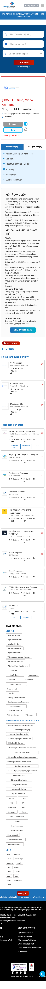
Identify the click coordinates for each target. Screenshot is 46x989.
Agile (9, 880)
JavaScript (19, 859)
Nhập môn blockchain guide (18, 734)
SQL (9, 872)
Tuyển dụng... (15, 675)
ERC (23, 807)
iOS (8, 854)
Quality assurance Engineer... (18, 702)
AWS (9, 885)
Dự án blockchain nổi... (16, 840)
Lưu (13, 130)
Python (18, 872)
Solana (17, 821)
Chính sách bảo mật (26, 944)
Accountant (33, 675)
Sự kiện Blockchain (19, 794)
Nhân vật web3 (13, 835)
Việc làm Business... (16, 711)
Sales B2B (11, 680)
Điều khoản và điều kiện (27, 940)
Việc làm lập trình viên (15, 661)
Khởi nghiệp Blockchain (19, 785)
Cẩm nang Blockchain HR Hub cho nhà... (23, 748)
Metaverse (12, 807)
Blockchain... (29, 680)
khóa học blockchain (15, 743)
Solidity (19, 863)
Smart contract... (16, 684)
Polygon (23, 812)
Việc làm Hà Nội (13, 644)
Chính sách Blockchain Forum (29, 948)
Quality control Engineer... (17, 698)
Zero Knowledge (17, 826)
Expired (13, 124)
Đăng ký (23, 893)
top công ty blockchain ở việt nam (19, 762)
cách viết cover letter (22, 752)
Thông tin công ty (34, 147)
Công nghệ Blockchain (19, 780)
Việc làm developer (14, 648)
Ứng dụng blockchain (22, 766)
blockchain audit (17, 830)
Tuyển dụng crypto (18, 775)
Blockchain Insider (25, 936)
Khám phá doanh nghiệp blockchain (20, 725)
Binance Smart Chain (17, 817)
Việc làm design (13, 715)
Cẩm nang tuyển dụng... (23, 730)
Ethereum (11, 812)
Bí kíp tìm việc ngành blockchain (19, 739)
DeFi (11, 803)
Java (9, 859)
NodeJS (17, 867)
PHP (8, 876)
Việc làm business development (19, 657)
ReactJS (10, 863)
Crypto (23, 798)
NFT (23, 803)
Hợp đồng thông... (14, 844)
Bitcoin (11, 798)
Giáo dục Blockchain (19, 789)
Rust (16, 876)
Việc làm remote (14, 635)
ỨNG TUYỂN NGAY (23, 330)
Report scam (11, 343)
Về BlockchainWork (25, 933)
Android (17, 854)
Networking (18, 880)
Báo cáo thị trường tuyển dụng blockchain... (23, 771)
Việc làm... (14, 670)
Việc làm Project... (16, 706)
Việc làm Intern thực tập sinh (18, 666)
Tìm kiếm (24, 62)
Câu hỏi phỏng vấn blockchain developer (22, 757)
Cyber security (12, 689)
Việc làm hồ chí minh (15, 640)
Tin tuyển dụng (12, 147)
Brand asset (23, 951)
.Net (8, 867)
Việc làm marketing (14, 653)
